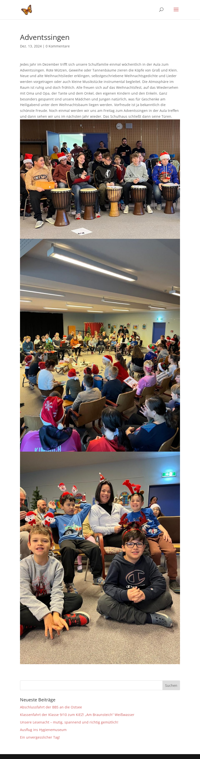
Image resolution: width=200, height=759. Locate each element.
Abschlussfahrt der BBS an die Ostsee (51, 707)
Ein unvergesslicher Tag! (40, 737)
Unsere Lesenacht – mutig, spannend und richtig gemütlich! (69, 722)
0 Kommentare (58, 46)
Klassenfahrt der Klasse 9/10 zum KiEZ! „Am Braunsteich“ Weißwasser (77, 714)
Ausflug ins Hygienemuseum (43, 729)
